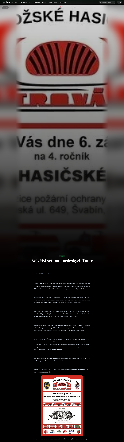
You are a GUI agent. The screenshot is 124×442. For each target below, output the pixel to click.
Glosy (50, 2)
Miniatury (44, 2)
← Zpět (5, 7)
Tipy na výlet (23, 2)
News (16, 2)
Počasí (55, 2)
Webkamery (62, 2)
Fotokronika (36, 2)
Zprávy (62, 256)
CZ (119, 2)
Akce (30, 2)
